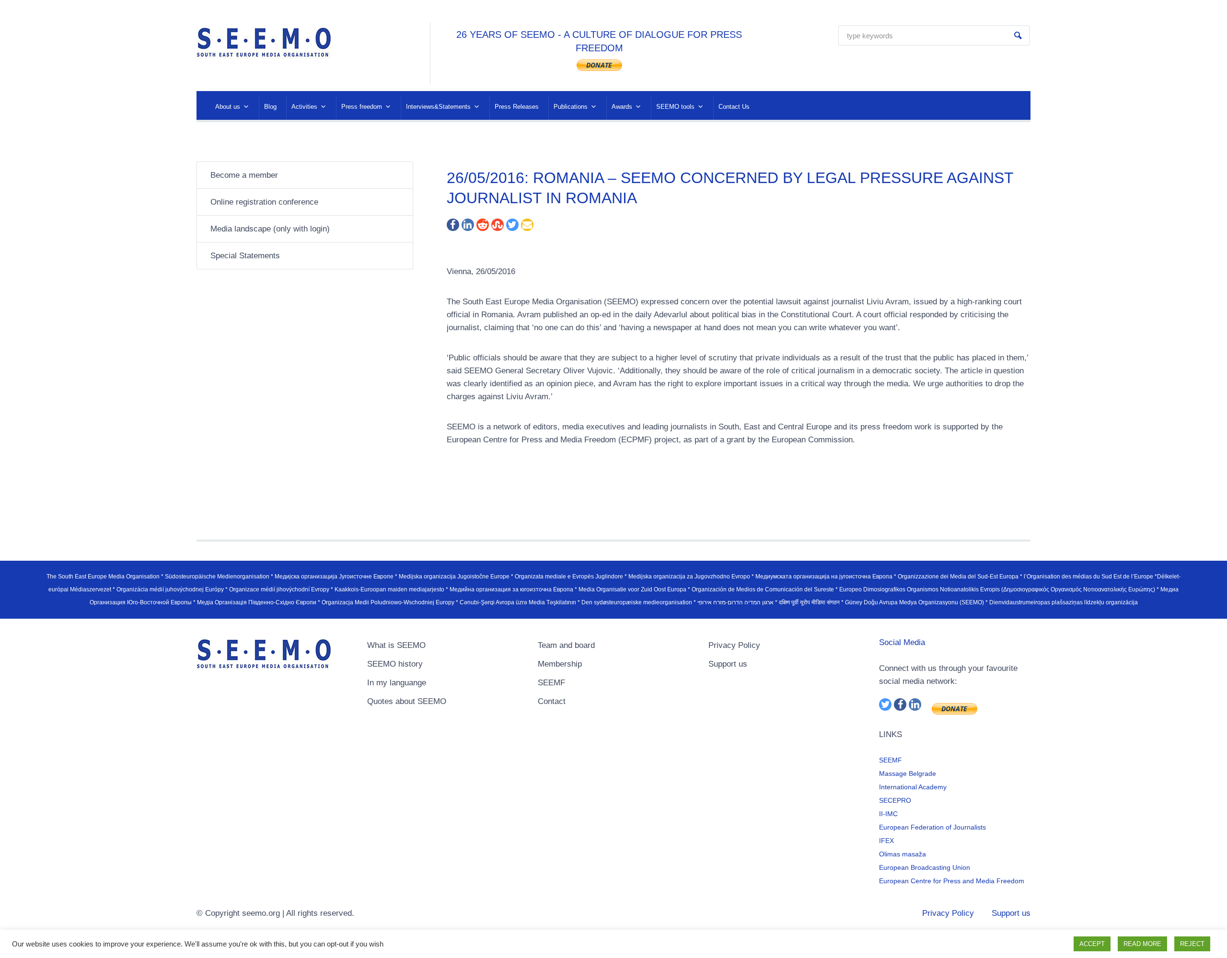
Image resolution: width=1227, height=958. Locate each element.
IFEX (886, 840)
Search (1018, 35)
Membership (560, 664)
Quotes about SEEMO (406, 701)
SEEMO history (395, 664)
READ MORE (1142, 943)
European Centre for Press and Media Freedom (951, 881)
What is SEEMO (396, 645)
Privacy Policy (734, 645)
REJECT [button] (1192, 943)
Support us (727, 664)
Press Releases (517, 106)
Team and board (566, 645)
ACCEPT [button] (1092, 943)
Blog (270, 106)
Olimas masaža (902, 854)
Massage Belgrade (907, 773)
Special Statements (245, 255)
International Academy (913, 787)
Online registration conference (264, 202)
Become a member (244, 175)
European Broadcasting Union (924, 867)
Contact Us (734, 106)
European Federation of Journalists (932, 827)
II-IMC (888, 814)
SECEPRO (895, 800)
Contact (552, 701)
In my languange (396, 682)
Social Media (902, 642)
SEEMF (551, 682)
